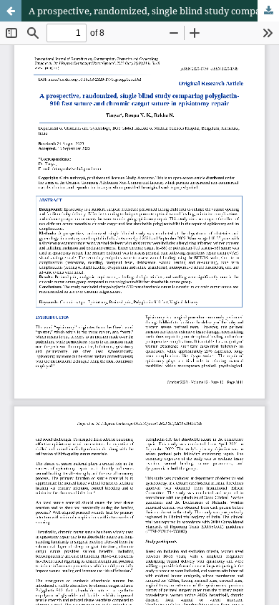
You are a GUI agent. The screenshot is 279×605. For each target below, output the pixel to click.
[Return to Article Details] (10, 11)
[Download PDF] (268, 11)
